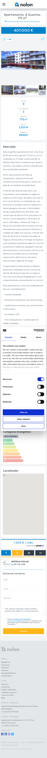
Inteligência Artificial (35, 742)
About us (5, 684)
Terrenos (4, 671)
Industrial (5, 668)
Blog (3, 698)
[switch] (40, 387)
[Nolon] (23, 4)
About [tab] (38, 337)
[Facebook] (2, 734)
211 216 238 (19, 564)
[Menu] (4, 4)
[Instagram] (9, 734)
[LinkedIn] (6, 734)
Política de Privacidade (22, 619)
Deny (23, 426)
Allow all (23, 412)
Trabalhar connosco (9, 692)
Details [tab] (24, 337)
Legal (23, 742)
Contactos (5, 687)
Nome (6, 580)
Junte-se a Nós (7, 695)
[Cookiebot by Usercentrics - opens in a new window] (33, 330)
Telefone (7, 598)
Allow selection (23, 419)
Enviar (23, 631)
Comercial (5, 665)
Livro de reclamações (9, 745)
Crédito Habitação (8, 690)
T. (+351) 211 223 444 (10, 726)
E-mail (6, 589)
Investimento (6, 676)
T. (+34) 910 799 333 (9, 712)
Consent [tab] (8, 337)
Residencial (5, 662)
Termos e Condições (14, 621)
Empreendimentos (8, 673)
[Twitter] (12, 734)
